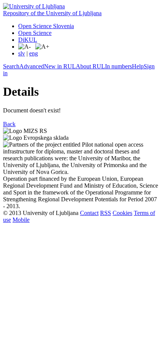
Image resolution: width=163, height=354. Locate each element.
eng (33, 53)
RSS (105, 213)
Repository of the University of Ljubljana (52, 13)
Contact (89, 213)
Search (11, 66)
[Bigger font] (42, 46)
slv (21, 53)
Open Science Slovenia (46, 26)
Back (9, 124)
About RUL (90, 66)
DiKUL (27, 39)
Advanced (31, 66)
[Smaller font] (24, 46)
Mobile (21, 220)
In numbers (118, 66)
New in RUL (60, 66)
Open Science (35, 33)
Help (138, 66)
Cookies (122, 213)
